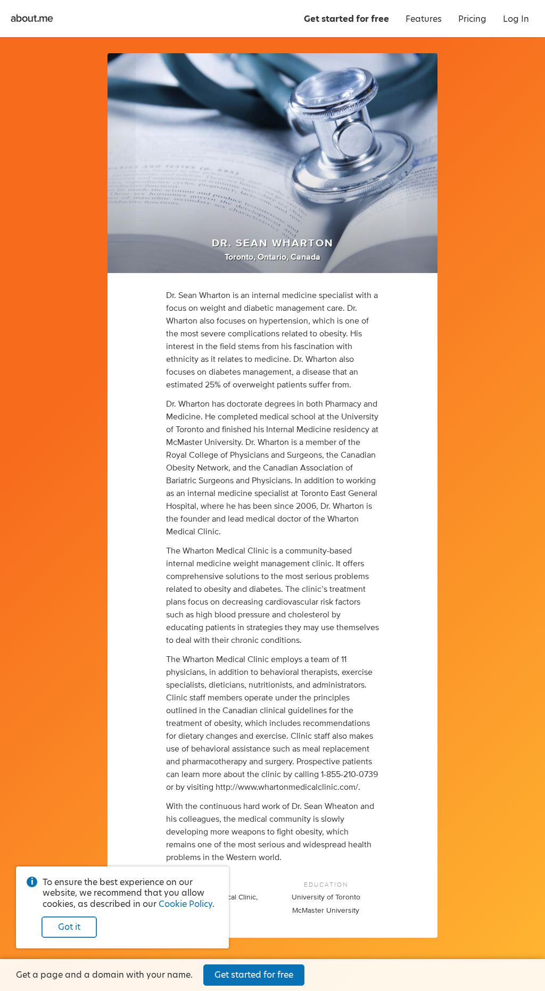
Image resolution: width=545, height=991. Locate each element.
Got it (69, 927)
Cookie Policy (185, 904)
